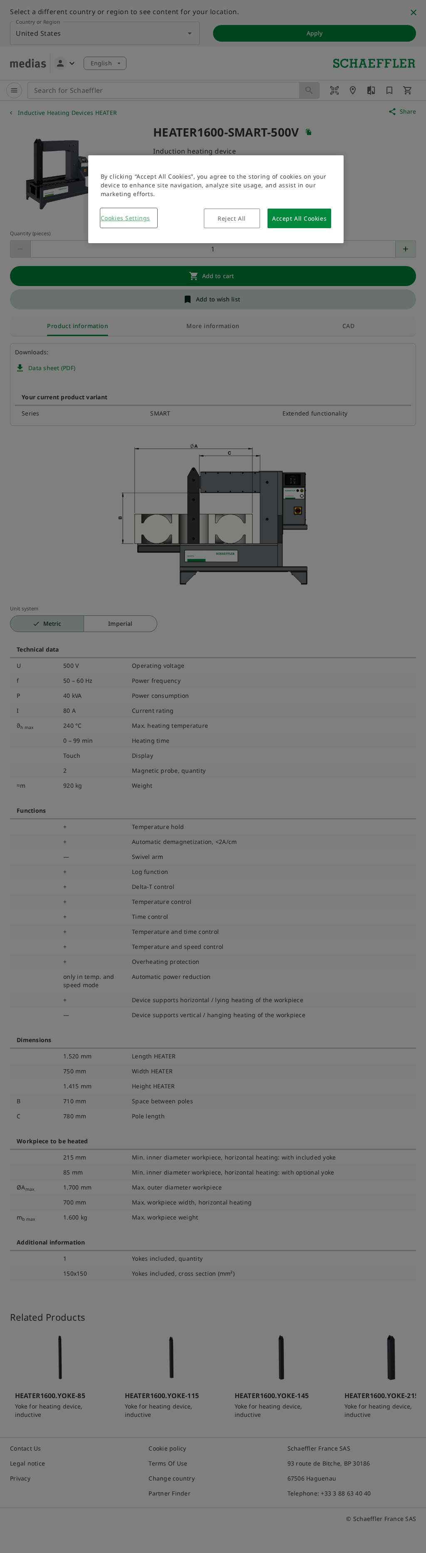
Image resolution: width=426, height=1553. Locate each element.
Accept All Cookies (299, 218)
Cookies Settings (125, 218)
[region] (216, 199)
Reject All (232, 218)
